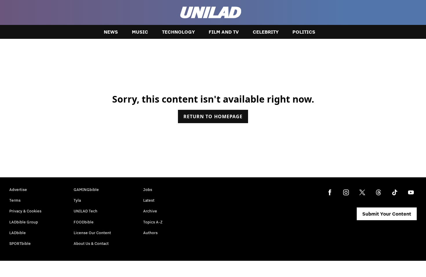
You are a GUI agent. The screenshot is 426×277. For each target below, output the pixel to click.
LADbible (17, 232)
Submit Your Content (386, 214)
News (111, 32)
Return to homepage (213, 116)
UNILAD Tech (85, 211)
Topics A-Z (153, 222)
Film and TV (224, 32)
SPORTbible (20, 243)
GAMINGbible (86, 189)
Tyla (77, 200)
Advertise (18, 189)
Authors (150, 232)
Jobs (147, 189)
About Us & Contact (91, 243)
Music (140, 32)
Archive (150, 211)
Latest (148, 200)
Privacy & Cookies (25, 211)
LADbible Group (23, 222)
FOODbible (84, 222)
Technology (178, 32)
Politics (303, 32)
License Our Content (92, 232)
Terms (15, 200)
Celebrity (265, 32)
